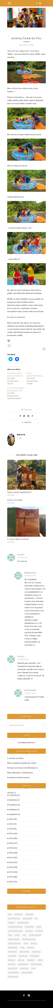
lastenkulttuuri (28, 939)
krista (28, 422)
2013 (13, 877)
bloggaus (29, 914)
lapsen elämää (35, 935)
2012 (13, 881)
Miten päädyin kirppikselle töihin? (22, 763)
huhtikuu (14, 800)
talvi (33, 968)
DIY (36, 918)
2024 (13, 824)
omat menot (24, 952)
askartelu (19, 914)
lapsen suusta (13, 939)
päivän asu (23, 956)
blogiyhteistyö (14, 918)
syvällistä (24, 968)
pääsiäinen (34, 956)
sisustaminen (36, 964)
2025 (13, 819)
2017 (13, 857)
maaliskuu (14, 805)
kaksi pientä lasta (15, 931)
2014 (13, 872)
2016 (13, 862)
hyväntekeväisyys (15, 927)
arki (10, 914)
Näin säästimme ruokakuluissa (20, 772)
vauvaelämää (27, 972)
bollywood (27, 918)
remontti (31, 960)
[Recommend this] (9, 340)
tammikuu (14, 814)
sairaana (11, 964)
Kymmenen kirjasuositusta (18, 777)
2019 (13, 848)
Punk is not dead (14, 500)
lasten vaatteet (14, 943)
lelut (26, 943)
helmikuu (14, 809)
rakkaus (11, 960)
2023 (13, 829)
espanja (11, 922)
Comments (26, 409)
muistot (31, 947)
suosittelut (12, 968)
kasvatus (29, 931)
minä (22, 947)
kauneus (39, 931)
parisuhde (36, 952)
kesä (10, 935)
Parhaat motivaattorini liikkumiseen (22, 768)
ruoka (40, 960)
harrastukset (23, 922)
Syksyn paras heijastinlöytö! (19, 492)
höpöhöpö (29, 927)
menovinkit (12, 947)
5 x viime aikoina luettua (18, 539)
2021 (13, 838)
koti (24, 935)
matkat (34, 943)
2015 (13, 867)
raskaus (21, 960)
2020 (13, 843)
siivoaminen (23, 964)
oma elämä (12, 952)
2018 (13, 853)
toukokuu (14, 795)
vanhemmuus (13, 972)
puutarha (12, 956)
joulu (39, 927)
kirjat (17, 935)
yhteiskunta (13, 976)
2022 (13, 833)
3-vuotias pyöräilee (15, 758)
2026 (12, 793)
